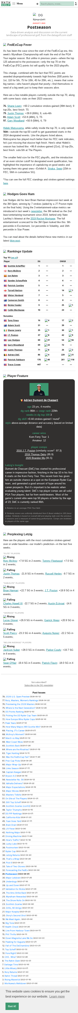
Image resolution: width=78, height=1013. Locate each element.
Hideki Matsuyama (13, 128)
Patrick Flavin (49, 662)
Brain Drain (11, 825)
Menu (19, 3)
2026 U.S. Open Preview (18, 696)
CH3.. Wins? (10, 957)
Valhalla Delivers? (14, 783)
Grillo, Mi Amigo (14, 908)
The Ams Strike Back (16, 892)
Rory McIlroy (14, 270)
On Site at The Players (16, 798)
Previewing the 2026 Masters (20, 704)
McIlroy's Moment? (15, 734)
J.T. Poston (13, 335)
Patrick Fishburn (16, 359)
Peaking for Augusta (15, 942)
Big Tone (9, 923)
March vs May (12, 738)
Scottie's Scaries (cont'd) (18, 806)
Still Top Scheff (13, 802)
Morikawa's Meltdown (15, 983)
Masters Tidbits (13, 794)
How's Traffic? (13, 840)
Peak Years (10, 723)
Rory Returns (11, 972)
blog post (15, 240)
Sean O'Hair (9, 662)
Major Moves (12, 791)
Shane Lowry (14, 106)
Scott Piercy (10, 633)
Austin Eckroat (56, 603)
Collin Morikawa (16, 309)
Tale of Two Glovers (15, 866)
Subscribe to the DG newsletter (38, 685)
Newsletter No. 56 (15, 779)
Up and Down (12, 885)
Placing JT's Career (15, 730)
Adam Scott (13, 117)
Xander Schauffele (17, 280)
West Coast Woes (14, 742)
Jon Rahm (13, 275)
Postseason (11, 874)
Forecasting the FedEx (17, 870)
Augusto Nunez (50, 633)
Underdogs (11, 881)
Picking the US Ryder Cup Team (21, 715)
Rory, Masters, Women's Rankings (21, 700)
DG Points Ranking (14, 711)
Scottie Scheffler (16, 265)
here (5, 183)
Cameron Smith (16, 300)
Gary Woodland (15, 120)
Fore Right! (10, 953)
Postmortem (12, 847)
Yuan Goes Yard (13, 821)
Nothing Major (13, 832)
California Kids (13, 817)
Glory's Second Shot (16, 915)
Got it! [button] (12, 1006)
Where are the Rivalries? (18, 749)
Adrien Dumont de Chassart (41, 400)
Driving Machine (13, 836)
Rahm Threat (11, 976)
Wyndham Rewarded (16, 896)
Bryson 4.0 (10, 776)
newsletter (36, 211)
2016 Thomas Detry (35, 454)
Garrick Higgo (51, 620)
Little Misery (11, 968)
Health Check (11, 926)
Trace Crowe (14, 364)
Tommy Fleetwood (52, 560)
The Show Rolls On (15, 900)
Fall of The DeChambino (17, 945)
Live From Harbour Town (17, 930)
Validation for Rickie (15, 889)
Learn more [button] (57, 996)
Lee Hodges (14, 339)
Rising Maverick (12, 979)
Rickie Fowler (15, 305)
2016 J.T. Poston (25, 450)
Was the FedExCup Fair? (18, 757)
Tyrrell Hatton (15, 290)
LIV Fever (10, 828)
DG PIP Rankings (13, 813)
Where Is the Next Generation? (20, 708)
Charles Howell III (13, 603)
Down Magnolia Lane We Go (19, 938)
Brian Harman (10, 590)
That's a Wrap (12, 859)
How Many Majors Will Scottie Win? (23, 726)
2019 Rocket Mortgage (42, 218)
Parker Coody (53, 649)
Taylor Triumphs (14, 809)
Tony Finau (13, 320)
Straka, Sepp (55, 168)
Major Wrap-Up (13, 764)
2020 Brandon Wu (35, 458)
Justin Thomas (15, 113)
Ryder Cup (10, 851)
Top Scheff (10, 949)
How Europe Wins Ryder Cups (20, 719)
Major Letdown (13, 877)
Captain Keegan (13, 772)
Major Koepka (12, 911)
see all (14, 257)
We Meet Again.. (13, 919)
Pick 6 (9, 862)
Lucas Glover (10, 620)
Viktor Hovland (15, 295)
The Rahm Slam (12, 960)
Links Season (12, 768)
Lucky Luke (11, 843)
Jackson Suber (11, 649)
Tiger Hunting (12, 753)
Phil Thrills (10, 934)
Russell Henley (53, 573)
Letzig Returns (13, 855)
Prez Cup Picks (12, 760)
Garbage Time (11, 964)
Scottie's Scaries (14, 904)
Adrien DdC (14, 354)
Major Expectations (15, 787)
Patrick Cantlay (16, 285)
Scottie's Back (13, 745)
